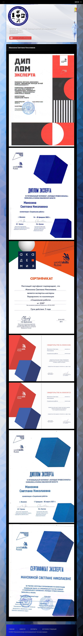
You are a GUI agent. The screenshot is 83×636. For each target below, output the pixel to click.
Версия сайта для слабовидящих (22, 37)
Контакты (33, 629)
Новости (22, 629)
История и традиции (49, 629)
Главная (11, 629)
